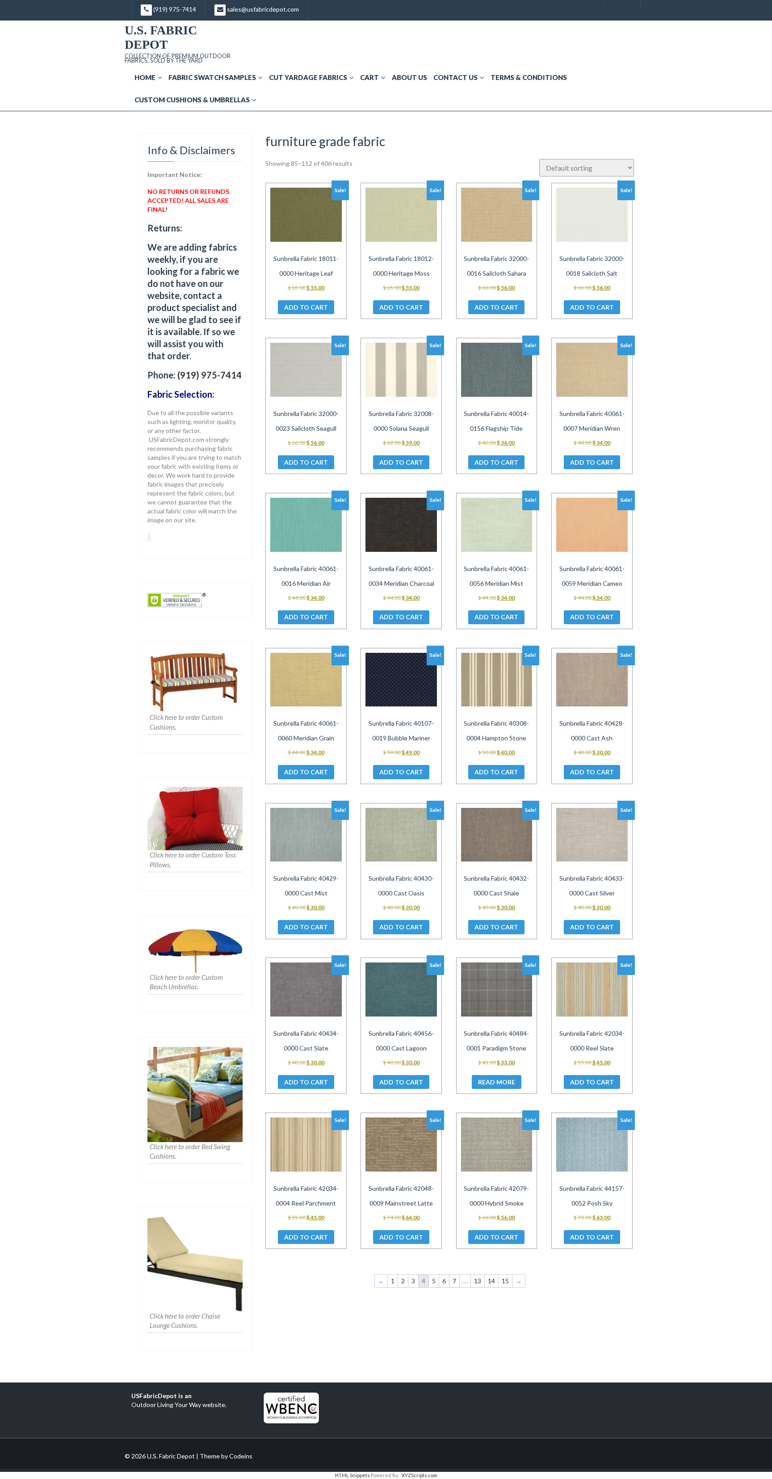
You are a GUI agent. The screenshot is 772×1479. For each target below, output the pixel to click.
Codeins (240, 1456)
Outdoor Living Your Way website (178, 1404)
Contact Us (455, 77)
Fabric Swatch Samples (212, 77)
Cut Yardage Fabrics (308, 77)
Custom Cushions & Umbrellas (192, 100)
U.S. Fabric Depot (161, 37)
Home (144, 77)
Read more (496, 1082)
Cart (369, 77)
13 (477, 1281)
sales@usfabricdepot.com (262, 9)
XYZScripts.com (419, 1475)
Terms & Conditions (529, 77)
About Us (409, 77)
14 (491, 1281)
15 (505, 1281)
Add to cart (306, 307)
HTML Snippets (352, 1475)
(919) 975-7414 (174, 9)
